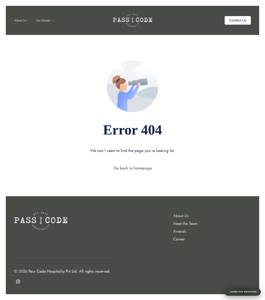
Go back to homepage (132, 167)
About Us (181, 215)
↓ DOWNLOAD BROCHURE (242, 292)
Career (179, 238)
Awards (179, 231)
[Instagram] (18, 280)
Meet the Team (185, 223)
